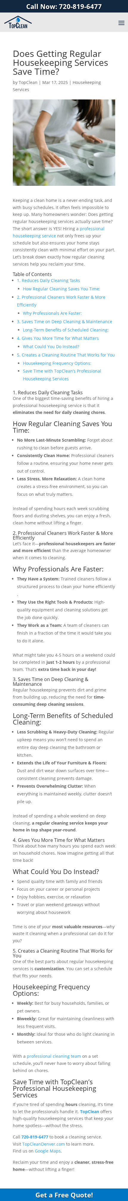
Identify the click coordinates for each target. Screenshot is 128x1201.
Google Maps (48, 1151)
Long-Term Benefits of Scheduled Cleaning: (66, 330)
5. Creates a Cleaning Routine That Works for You (66, 355)
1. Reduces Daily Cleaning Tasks (48, 280)
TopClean (28, 82)
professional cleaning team (54, 1056)
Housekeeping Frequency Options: (57, 363)
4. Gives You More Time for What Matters (58, 338)
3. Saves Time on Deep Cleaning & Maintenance (64, 321)
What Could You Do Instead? (51, 346)
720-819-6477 (34, 1137)
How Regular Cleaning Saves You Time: (61, 289)
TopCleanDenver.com (43, 1144)
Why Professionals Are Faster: (52, 313)
